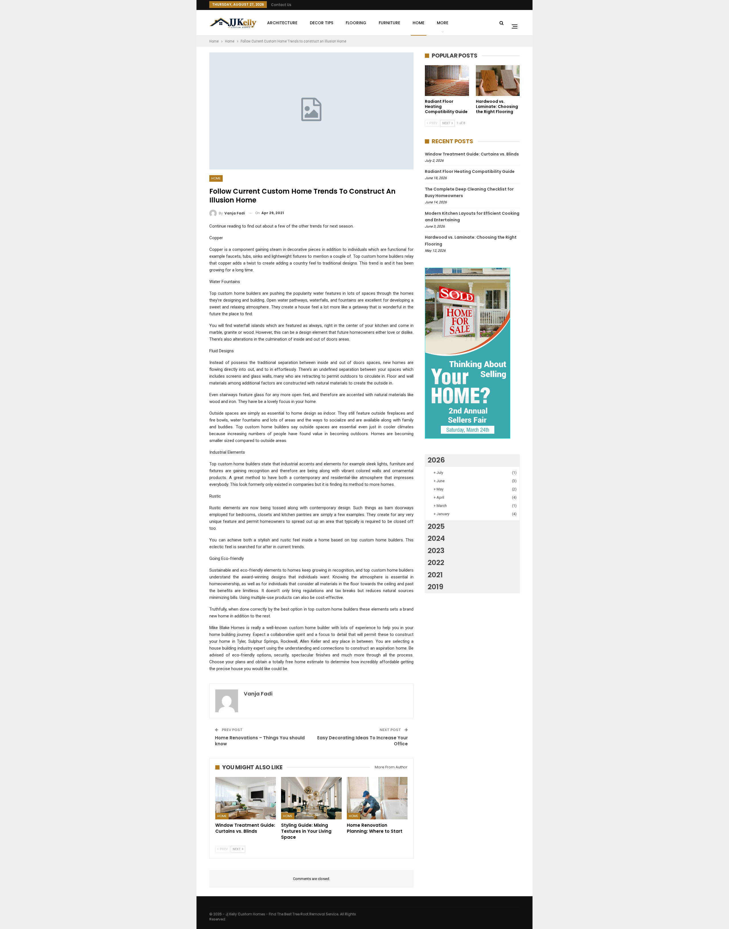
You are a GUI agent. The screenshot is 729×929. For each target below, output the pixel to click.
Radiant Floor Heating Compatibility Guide (470, 171)
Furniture (389, 23)
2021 (435, 575)
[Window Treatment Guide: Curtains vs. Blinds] (245, 798)
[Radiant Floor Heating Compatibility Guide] (447, 80)
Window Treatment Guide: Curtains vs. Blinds (472, 154)
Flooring (356, 23)
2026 (436, 460)
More (442, 23)
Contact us (281, 4)
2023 (436, 551)
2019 (435, 587)
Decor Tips (321, 23)
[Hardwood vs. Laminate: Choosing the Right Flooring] (498, 80)
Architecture (282, 23)
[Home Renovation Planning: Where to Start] (377, 798)
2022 (436, 563)
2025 (436, 526)
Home (418, 23)
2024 (436, 538)
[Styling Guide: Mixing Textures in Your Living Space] (311, 798)
